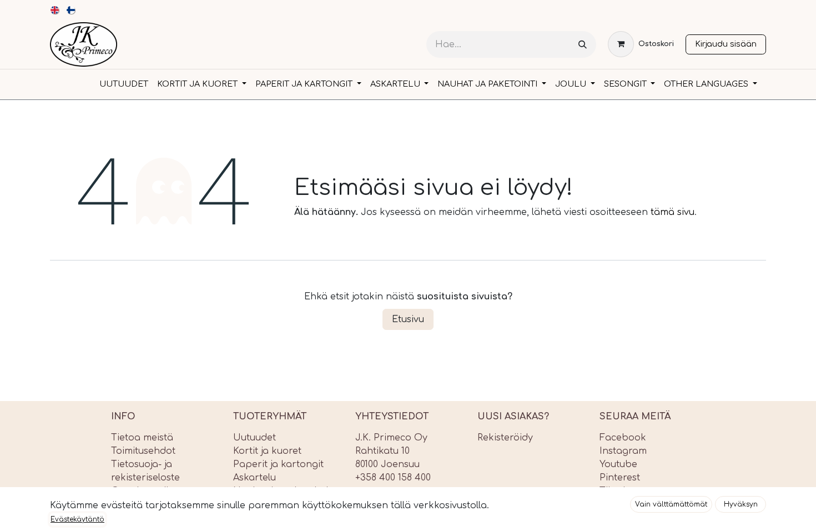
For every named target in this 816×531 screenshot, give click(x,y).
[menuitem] (55, 10)
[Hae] (582, 44)
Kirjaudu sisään (726, 43)
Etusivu (408, 319)
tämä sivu (672, 212)
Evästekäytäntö (77, 519)
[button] (671, 504)
